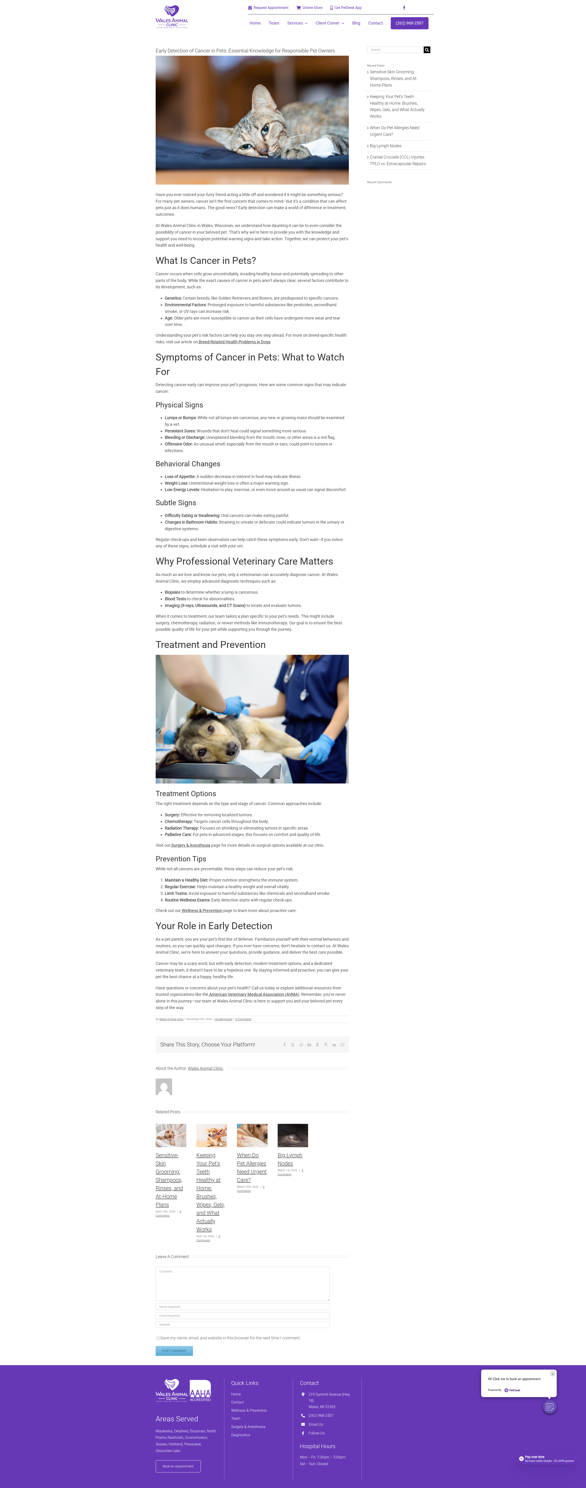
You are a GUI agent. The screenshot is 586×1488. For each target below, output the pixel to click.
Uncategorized (223, 1019)
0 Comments (243, 1019)
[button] (550, 1407)
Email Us (316, 1424)
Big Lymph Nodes (386, 145)
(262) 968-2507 (321, 1415)
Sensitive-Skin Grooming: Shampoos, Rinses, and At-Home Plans (169, 1180)
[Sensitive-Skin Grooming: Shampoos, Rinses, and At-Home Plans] (171, 1126)
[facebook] (404, 8)
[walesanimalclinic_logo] (172, 7)
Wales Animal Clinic (171, 1019)
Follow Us (317, 1433)
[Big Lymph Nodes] (293, 1126)
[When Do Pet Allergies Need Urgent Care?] (252, 1126)
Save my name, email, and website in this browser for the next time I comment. (230, 1337)
